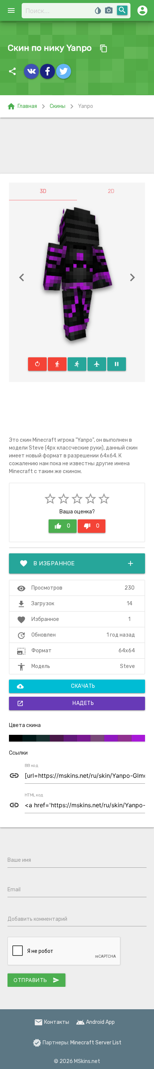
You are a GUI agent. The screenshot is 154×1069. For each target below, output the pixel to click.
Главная (22, 106)
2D (111, 191)
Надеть (55, 703)
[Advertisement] (77, 145)
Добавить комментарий (37, 919)
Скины (57, 106)
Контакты (51, 1022)
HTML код (34, 795)
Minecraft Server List (95, 1043)
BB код (31, 765)
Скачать (56, 686)
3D (43, 191)
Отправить (36, 980)
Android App (95, 1022)
